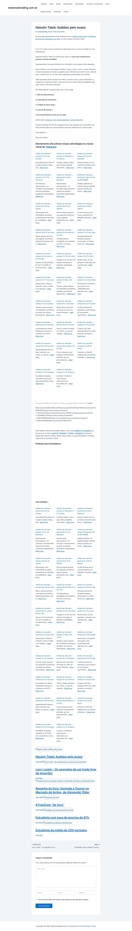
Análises (44, 4)
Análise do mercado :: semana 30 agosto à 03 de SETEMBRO (86, 177)
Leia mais (39, 762)
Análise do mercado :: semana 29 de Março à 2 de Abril (66, 345)
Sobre (66, 12)
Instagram (79, 433)
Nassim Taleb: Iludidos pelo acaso (59, 756)
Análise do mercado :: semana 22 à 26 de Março (85, 345)
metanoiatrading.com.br (22, 7)
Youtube (90, 403)
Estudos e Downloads (95, 4)
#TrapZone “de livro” (50, 805)
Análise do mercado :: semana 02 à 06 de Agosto (85, 206)
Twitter (70, 433)
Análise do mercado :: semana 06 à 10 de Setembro (64, 177)
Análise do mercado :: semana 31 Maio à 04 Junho (64, 279)
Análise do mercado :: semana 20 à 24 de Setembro (85, 156)
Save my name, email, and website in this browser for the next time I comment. (63, 899)
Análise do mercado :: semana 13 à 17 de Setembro (43, 177)
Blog (51, 4)
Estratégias (79, 4)
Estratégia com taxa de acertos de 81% (62, 817)
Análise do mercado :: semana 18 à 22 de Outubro (43, 156)
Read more (44, 168)
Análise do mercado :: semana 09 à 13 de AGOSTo (64, 206)
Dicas (58, 4)
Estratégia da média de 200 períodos (61, 830)
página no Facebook (83, 431)
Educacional (67, 4)
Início (108, 4)
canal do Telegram (59, 433)
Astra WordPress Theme (87, 926)
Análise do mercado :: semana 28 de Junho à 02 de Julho (44, 256)
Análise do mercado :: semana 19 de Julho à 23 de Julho (66, 232)
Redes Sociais (46, 12)
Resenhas (57, 12)
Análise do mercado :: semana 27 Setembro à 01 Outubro (65, 156)
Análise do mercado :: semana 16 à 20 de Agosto (43, 206)
